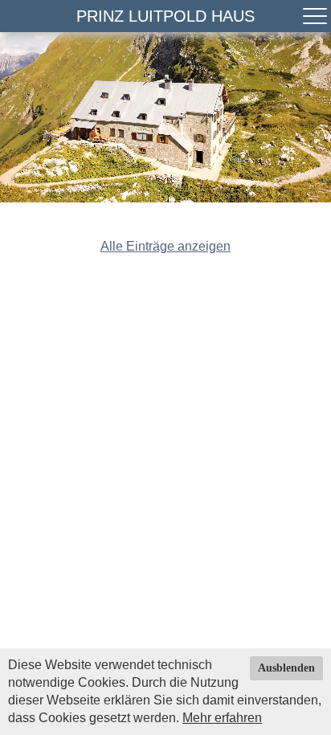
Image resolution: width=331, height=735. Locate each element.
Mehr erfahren (222, 718)
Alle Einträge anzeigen (165, 246)
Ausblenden (286, 668)
